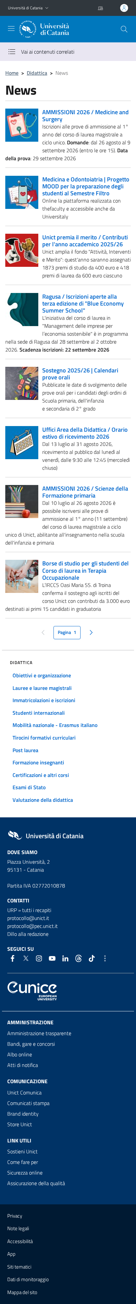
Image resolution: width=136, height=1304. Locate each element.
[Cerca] (124, 29)
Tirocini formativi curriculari (44, 738)
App (11, 1254)
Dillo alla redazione (28, 934)
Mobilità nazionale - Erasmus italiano (55, 725)
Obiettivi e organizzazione (42, 675)
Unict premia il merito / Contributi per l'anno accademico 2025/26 (85, 241)
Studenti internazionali (39, 713)
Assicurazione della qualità (36, 1183)
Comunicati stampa (28, 1103)
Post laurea (25, 750)
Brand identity (23, 1114)
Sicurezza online (25, 1173)
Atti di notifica (22, 1065)
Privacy (14, 1216)
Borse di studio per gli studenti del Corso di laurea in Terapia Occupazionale (85, 570)
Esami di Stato (29, 787)
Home (11, 73)
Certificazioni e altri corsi (41, 775)
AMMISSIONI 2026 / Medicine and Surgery (85, 115)
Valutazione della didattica (43, 800)
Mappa (22, 1292)
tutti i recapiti (36, 910)
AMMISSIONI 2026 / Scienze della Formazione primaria (85, 492)
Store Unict (19, 1124)
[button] (47, 8)
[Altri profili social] (105, 958)
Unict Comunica (24, 1092)
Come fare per (22, 1162)
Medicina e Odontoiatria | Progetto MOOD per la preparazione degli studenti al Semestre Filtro (85, 186)
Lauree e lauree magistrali (42, 688)
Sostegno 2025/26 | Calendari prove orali (80, 374)
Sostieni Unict (22, 1151)
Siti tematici (19, 1267)
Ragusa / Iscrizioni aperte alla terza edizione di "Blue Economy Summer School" (83, 303)
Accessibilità (20, 1241)
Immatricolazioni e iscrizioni (44, 700)
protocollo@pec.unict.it (32, 926)
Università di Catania (25, 8)
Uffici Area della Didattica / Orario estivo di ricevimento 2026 (85, 433)
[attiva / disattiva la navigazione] (11, 28)
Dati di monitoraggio (28, 1279)
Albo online (19, 1054)
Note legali (18, 1228)
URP (12, 910)
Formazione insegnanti (38, 762)
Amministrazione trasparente (39, 1033)
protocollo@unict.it (28, 918)
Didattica (37, 73)
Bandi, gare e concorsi (31, 1044)
